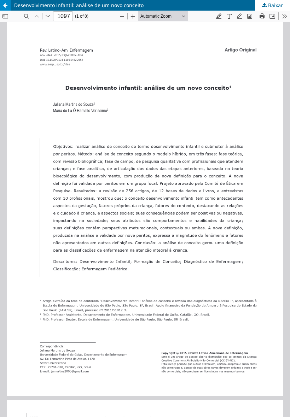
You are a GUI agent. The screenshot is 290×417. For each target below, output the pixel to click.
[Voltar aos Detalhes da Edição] (5, 5)
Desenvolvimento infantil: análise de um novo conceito (79, 5)
